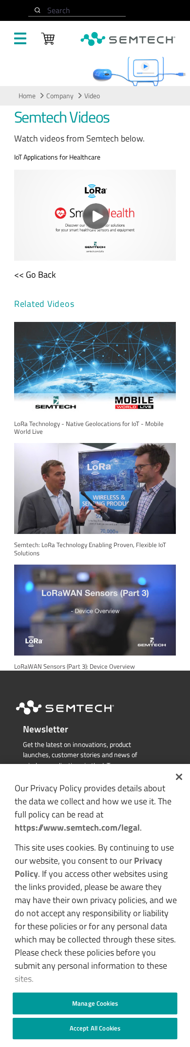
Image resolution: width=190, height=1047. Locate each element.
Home (27, 95)
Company (60, 95)
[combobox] (77, 10)
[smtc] (128, 39)
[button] (179, 777)
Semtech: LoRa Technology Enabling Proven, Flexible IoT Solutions (90, 548)
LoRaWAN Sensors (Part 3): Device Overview (74, 666)
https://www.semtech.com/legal (77, 827)
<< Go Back (35, 274)
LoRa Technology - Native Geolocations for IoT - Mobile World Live (89, 427)
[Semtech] (75, 716)
